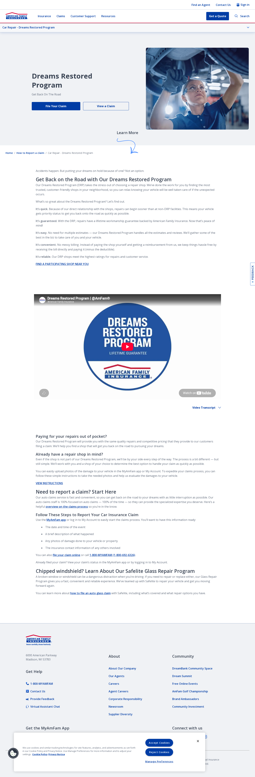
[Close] (198, 741)
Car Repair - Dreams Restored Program (28, 27)
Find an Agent (201, 5)
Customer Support (83, 16)
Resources (108, 16)
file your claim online (66, 555)
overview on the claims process (67, 507)
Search (244, 16)
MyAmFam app (56, 520)
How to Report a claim (30, 153)
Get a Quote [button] (217, 16)
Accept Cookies (159, 742)
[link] (39, 684)
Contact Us (223, 5)
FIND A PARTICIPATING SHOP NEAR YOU (62, 264)
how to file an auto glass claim (90, 593)
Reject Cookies (159, 752)
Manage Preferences (159, 761)
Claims (61, 16)
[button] (13, 753)
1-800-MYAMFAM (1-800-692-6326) (112, 555)
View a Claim (106, 106)
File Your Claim (56, 106)
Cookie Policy (40, 754)
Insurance (44, 16)
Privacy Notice (56, 754)
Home (9, 153)
